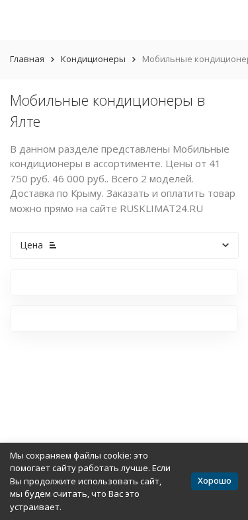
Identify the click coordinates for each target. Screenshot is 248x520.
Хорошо (214, 480)
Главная (27, 59)
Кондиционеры (93, 59)
